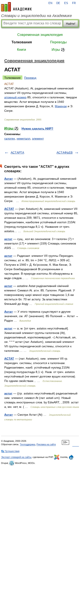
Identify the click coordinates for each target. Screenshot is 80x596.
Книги (21, 49)
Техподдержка (27, 444)
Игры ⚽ (58, 49)
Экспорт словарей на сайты (16, 457)
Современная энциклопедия (40, 35)
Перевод (30, 77)
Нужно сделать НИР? (37, 128)
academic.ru (16, 6)
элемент (38, 138)
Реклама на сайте (46, 444)
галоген (9, 138)
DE (58, 3)
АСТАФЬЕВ (65, 152)
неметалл (23, 138)
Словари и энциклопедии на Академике (36, 16)
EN (50, 3)
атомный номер (15, 97)
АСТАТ (9, 208)
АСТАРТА (17, 152)
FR (74, 3)
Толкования (22, 42)
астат (8, 239)
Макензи (61, 106)
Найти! (70, 23)
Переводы (58, 42)
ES (66, 3)
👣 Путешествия (10, 451)
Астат (8, 178)
